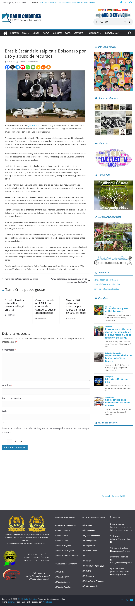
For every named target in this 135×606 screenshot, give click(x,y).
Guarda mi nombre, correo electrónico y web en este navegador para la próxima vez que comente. (45, 430)
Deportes (57, 33)
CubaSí (88, 561)
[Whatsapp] (28, 67)
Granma (88, 525)
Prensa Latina (91, 550)
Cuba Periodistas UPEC (94, 566)
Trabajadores (91, 540)
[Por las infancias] (113, 53)
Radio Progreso (64, 545)
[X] (12, 67)
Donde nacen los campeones (106, 279)
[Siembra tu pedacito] (113, 223)
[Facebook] (7, 67)
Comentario (9, 349)
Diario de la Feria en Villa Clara (107, 284)
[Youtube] (22, 67)
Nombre (7, 385)
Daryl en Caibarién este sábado (107, 289)
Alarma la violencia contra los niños (21, 278)
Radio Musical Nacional (68, 555)
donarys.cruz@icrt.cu (121, 551)
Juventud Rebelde (92, 535)
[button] (27, 33)
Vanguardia (90, 545)
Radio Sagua (63, 577)
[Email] (33, 67)
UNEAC (88, 571)
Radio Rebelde (64, 530)
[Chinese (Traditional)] (127, 9)
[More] (48, 67)
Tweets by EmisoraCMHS (113, 496)
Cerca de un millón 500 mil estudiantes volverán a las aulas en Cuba (67, 2)
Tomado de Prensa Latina (28, 62)
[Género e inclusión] (113, 150)
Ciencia (68, 33)
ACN (87, 555)
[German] (109, 9)
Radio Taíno (63, 540)
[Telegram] (17, 67)
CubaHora (89, 576)
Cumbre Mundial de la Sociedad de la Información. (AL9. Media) (27, 537)
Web (4, 410)
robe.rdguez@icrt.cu (120, 574)
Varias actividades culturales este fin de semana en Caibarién (68, 280)
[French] (106, 9)
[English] (103, 9)
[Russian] (120, 9)
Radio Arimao (64, 582)
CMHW (61, 572)
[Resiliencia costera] (113, 181)
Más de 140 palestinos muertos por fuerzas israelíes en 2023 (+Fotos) (76, 306)
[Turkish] (123, 9)
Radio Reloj (63, 535)
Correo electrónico (12, 398)
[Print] (43, 67)
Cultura (46, 33)
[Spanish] (99, 9)
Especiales (93, 33)
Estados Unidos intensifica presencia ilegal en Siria (14, 304)
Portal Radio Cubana (67, 525)
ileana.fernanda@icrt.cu (122, 530)
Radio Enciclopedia (66, 550)
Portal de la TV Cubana (95, 581)
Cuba (24, 33)
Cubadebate (90, 530)
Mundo (36, 33)
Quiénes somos (111, 33)
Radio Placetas (64, 587)
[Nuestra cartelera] (113, 257)
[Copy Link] (38, 67)
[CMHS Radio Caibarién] (5, 33)
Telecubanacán (91, 586)
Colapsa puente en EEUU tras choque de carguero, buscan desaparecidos (45, 306)
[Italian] (113, 9)
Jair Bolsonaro (34, 125)
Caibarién (14, 33)
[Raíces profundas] (113, 104)
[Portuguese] (116, 9)
